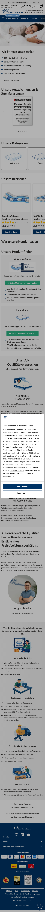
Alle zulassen (22, 486)
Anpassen (21, 493)
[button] (3, 18)
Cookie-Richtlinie (17, 470)
